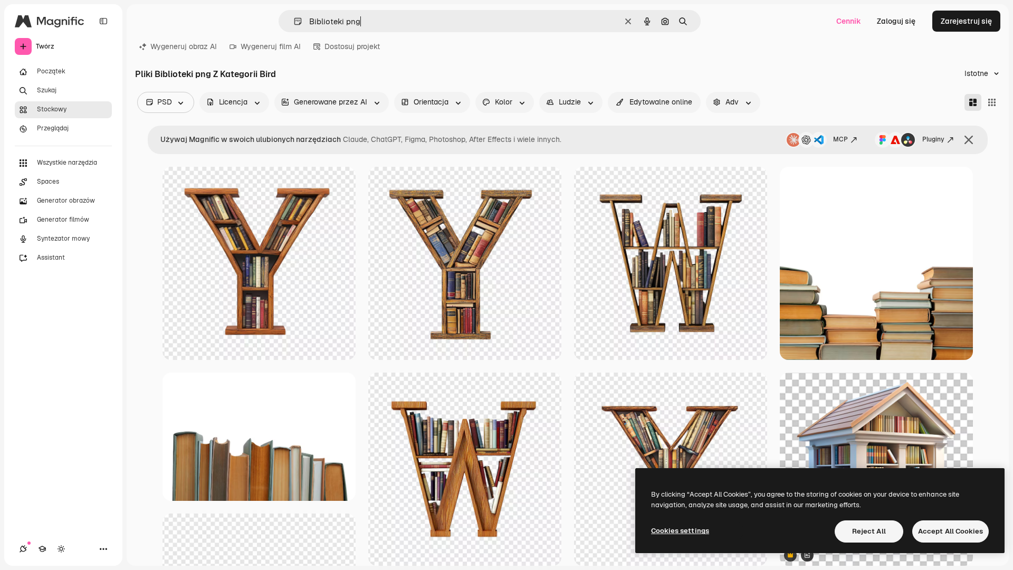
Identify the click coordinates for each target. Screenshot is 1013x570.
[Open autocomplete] (293, 21)
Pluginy (933, 139)
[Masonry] (972, 102)
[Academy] (42, 548)
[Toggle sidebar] (103, 21)
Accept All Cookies (950, 531)
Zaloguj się (896, 21)
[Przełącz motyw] (61, 548)
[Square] (991, 102)
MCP (840, 139)
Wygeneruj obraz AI (183, 46)
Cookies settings (680, 530)
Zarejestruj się (966, 21)
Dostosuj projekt (352, 46)
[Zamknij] (968, 140)
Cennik (848, 21)
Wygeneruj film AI (271, 46)
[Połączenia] (23, 548)
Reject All (869, 531)
